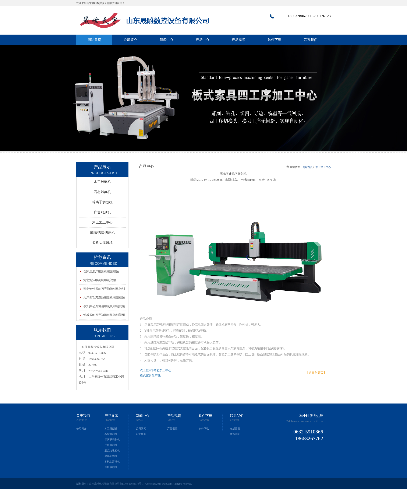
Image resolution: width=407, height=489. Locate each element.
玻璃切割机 (111, 456)
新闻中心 (166, 40)
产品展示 (111, 416)
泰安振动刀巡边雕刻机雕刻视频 (104, 306)
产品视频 (238, 40)
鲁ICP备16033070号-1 (132, 483)
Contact (234, 420)
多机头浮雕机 (112, 461)
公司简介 (130, 40)
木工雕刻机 (111, 428)
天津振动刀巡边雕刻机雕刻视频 (104, 297)
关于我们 (83, 416)
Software (204, 420)
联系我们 (310, 40)
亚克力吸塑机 (112, 450)
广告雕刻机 (111, 445)
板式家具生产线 (150, 375)
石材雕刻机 (111, 434)
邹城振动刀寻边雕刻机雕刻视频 (104, 315)
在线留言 (235, 428)
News (139, 420)
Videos (171, 420)
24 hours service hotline (304, 421)
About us (81, 420)
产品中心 (202, 40)
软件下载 (274, 40)
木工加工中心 (323, 167)
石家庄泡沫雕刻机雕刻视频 (101, 271)
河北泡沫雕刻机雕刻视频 (99, 280)
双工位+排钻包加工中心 (155, 370)
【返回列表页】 (316, 372)
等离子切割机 (112, 439)
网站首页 (94, 40)
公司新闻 (141, 428)
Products (110, 420)
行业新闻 (141, 434)
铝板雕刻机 (111, 467)
